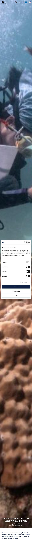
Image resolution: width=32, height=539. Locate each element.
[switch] (28, 267)
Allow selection (16, 291)
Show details (23, 282)
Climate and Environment (16, 525)
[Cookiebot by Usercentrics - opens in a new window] (23, 242)
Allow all (16, 286)
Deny (16, 295)
